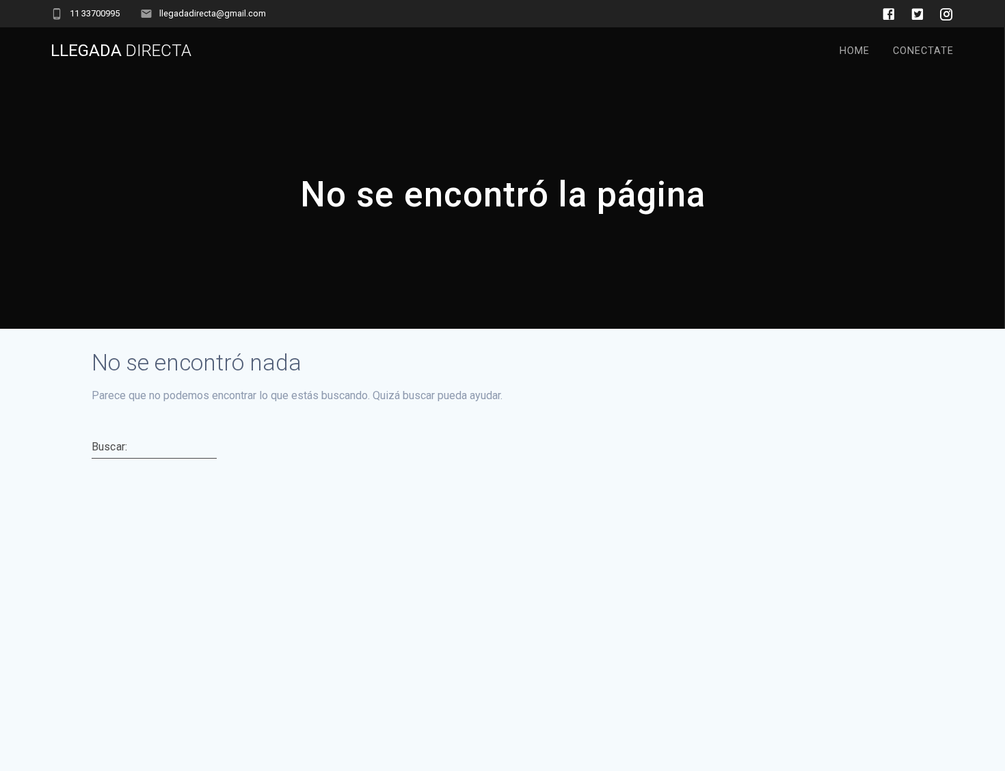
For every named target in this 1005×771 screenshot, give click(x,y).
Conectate (923, 51)
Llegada (121, 50)
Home (855, 51)
